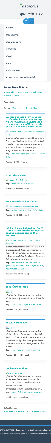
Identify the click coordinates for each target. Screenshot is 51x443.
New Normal (17, 262)
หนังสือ (33, 153)
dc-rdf (12, 411)
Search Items (36, 92)
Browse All (9, 92)
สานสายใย (16, 183)
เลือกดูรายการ (12, 35)
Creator (20, 108)
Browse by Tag (22, 92)
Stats (8, 63)
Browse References (12, 95)
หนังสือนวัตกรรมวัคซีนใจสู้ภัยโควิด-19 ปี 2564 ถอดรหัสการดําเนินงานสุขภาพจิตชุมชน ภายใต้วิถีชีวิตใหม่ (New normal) (25, 231)
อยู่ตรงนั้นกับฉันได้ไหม (17, 286)
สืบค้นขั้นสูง (11, 49)
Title (14, 108)
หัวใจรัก (31, 183)
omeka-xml (36, 411)
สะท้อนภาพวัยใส (18, 210)
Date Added (31, 108)
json (28, 411)
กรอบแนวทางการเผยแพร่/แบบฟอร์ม (21, 77)
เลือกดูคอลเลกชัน (13, 42)
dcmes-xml (21, 411)
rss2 (44, 411)
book (14, 304)
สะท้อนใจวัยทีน (31, 210)
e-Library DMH (13, 70)
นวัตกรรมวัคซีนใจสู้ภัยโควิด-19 (31, 265)
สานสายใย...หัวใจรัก (16, 175)
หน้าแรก (9, 27)
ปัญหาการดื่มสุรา (18, 153)
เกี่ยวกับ (9, 56)
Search (26, 21)
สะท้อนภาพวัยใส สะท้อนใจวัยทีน (21, 201)
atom (6, 411)
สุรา (27, 153)
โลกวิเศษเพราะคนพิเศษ (17, 368)
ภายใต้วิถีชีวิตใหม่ (12, 269)
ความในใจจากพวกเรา (16, 322)
